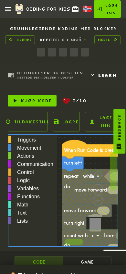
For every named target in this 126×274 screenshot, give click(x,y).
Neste (104, 39)
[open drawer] (7, 9)
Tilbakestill (31, 122)
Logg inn (111, 9)
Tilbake (24, 39)
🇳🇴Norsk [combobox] (90, 11)
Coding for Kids (48, 9)
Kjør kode (36, 101)
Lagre (70, 122)
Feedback (119, 127)
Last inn (105, 122)
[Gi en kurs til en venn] (75, 9)
